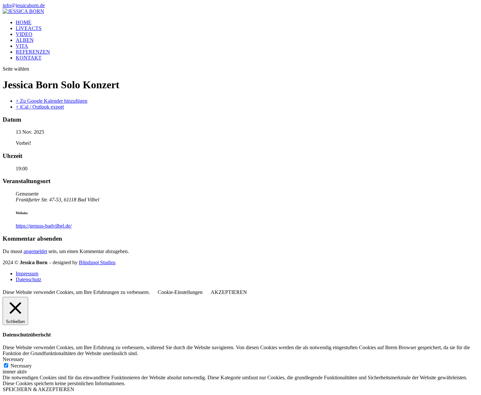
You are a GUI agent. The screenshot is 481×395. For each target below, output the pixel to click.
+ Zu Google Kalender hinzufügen (51, 101)
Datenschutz (28, 279)
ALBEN (25, 40)
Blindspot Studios (97, 262)
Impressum (27, 273)
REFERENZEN (33, 52)
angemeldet (35, 251)
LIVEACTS (29, 28)
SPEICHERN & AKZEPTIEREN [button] (38, 389)
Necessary (21, 366)
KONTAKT (29, 57)
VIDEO (24, 34)
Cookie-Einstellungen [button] (180, 292)
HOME (23, 22)
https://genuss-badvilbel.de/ (44, 226)
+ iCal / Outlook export (40, 107)
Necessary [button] (13, 359)
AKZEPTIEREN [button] (229, 292)
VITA (22, 46)
